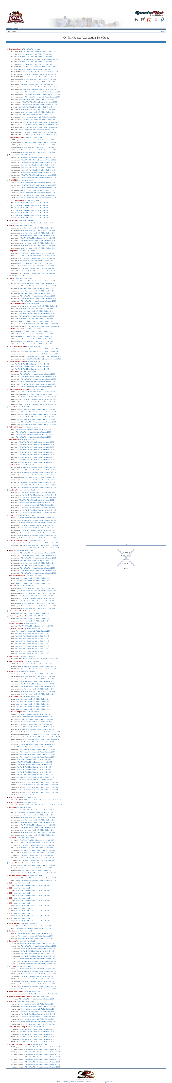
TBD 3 (11, 893)
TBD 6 (11, 908)
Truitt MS (12, 966)
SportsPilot (108, 1082)
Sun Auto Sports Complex (18, 875)
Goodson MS (13, 465)
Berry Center (14, 220)
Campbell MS (14, 251)
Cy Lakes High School (17, 329)
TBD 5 (11, 903)
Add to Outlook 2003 (50, 52)
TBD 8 (11, 918)
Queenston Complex (16, 628)
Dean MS (12, 407)
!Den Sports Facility (16, 49)
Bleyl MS (12, 225)
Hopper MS (13, 515)
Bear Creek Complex (16, 200)
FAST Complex (14, 439)
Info (41, 52)
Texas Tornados (15, 923)
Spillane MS (13, 838)
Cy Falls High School (16, 303)
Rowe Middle (14, 656)
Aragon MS (13, 155)
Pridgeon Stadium (15, 623)
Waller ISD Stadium (16, 991)
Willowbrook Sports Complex (19, 1044)
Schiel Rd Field (14, 797)
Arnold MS (13, 180)
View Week (27, 49)
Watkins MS (13, 1001)
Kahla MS (12, 550)
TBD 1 (11, 883)
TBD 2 (11, 888)
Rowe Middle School (16, 661)
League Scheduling (63, 1082)
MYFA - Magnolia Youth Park (19, 616)
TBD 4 (11, 898)
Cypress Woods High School (19, 389)
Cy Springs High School (17, 346)
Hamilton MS (14, 490)
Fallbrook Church (15, 427)
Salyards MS (13, 671)
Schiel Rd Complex (16, 712)
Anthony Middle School (17, 137)
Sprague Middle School (17, 863)
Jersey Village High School (18, 540)
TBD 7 (11, 913)
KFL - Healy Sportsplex (17, 576)
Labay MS (13, 586)
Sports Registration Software (81, 1082)
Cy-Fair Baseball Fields (17, 361)
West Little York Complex (18, 1027)
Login (163, 31)
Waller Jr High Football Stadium (21, 996)
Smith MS (12, 807)
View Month (35, 49)
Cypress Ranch (14, 371)
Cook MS (12, 278)
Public (12, 28)
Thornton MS (14, 941)
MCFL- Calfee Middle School (19, 611)
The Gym (12, 931)
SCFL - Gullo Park (15, 696)
